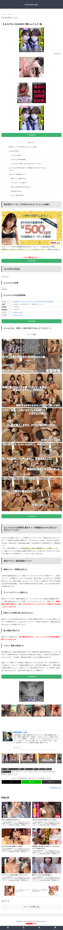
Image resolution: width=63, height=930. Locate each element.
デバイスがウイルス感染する (19, 182)
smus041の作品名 (14, 151)
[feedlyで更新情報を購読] (17, 747)
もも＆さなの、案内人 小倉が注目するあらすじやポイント (27, 163)
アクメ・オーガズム (35, 301)
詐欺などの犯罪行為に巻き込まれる (21, 187)
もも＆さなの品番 (16, 155)
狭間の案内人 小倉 (20, 732)
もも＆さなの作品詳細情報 (18, 159)
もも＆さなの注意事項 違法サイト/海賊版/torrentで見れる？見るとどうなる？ (28, 169)
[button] (59, 759)
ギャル (27, 301)
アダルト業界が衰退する (17, 195)
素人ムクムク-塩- (18, 312)
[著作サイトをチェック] (14, 747)
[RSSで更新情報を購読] (20, 747)
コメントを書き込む (31, 907)
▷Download (31, 135)
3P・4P (42, 301)
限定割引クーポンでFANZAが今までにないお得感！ (23, 147)
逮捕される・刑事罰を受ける (19, 178)
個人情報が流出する (16, 191)
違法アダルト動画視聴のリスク (17, 174)
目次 (29, 142)
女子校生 (50, 301)
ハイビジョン (22, 301)
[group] (10, 759)
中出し (46, 301)
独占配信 (16, 301)
